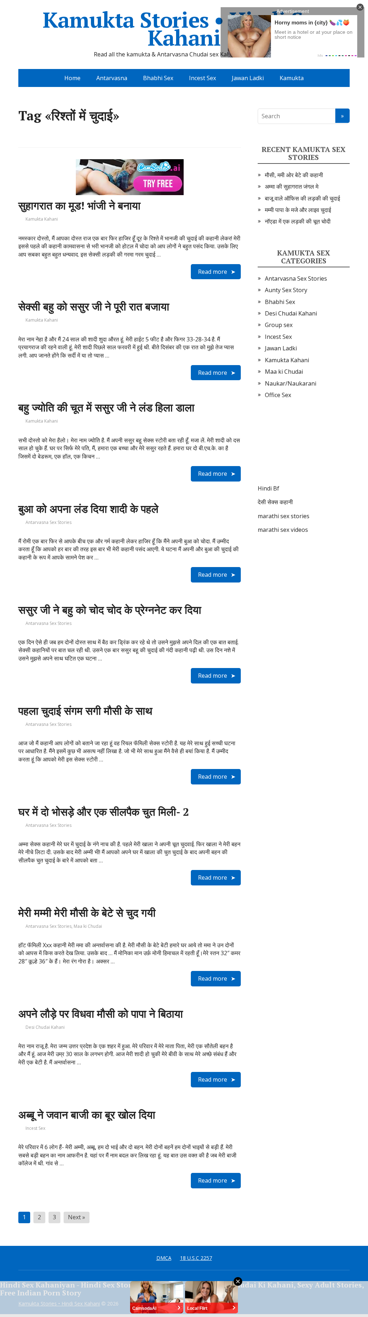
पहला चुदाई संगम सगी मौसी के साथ (85, 711)
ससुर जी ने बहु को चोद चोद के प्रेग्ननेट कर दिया (109, 610)
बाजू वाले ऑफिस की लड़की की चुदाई (302, 198)
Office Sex (278, 395)
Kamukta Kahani (42, 219)
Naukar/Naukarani (290, 383)
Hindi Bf (268, 488)
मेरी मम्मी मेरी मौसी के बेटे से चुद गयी (87, 913)
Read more (212, 272)
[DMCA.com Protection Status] (304, 449)
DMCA (163, 1257)
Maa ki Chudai (88, 926)
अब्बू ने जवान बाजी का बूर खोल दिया (86, 1115)
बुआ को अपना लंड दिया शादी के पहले (88, 509)
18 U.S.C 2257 (196, 1257)
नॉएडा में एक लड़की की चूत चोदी (298, 221)
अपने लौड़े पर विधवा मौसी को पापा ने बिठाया (100, 1014)
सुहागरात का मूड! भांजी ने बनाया (79, 205)
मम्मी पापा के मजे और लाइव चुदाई (298, 210)
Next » (76, 1217)
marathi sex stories (283, 516)
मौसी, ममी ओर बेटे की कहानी (294, 175)
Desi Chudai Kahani (45, 1027)
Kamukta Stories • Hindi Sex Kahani (184, 29)
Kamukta (292, 78)
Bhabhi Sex (158, 78)
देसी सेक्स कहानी (275, 502)
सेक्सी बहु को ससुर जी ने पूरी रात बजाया (93, 306)
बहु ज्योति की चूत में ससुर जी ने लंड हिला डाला (106, 407)
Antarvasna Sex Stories (49, 522)
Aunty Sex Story (286, 290)
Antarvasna (111, 78)
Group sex (279, 325)
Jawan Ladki (248, 78)
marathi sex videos (283, 530)
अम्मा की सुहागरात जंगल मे (291, 186)
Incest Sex (202, 78)
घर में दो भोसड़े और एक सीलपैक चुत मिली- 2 (103, 812)
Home (72, 78)
